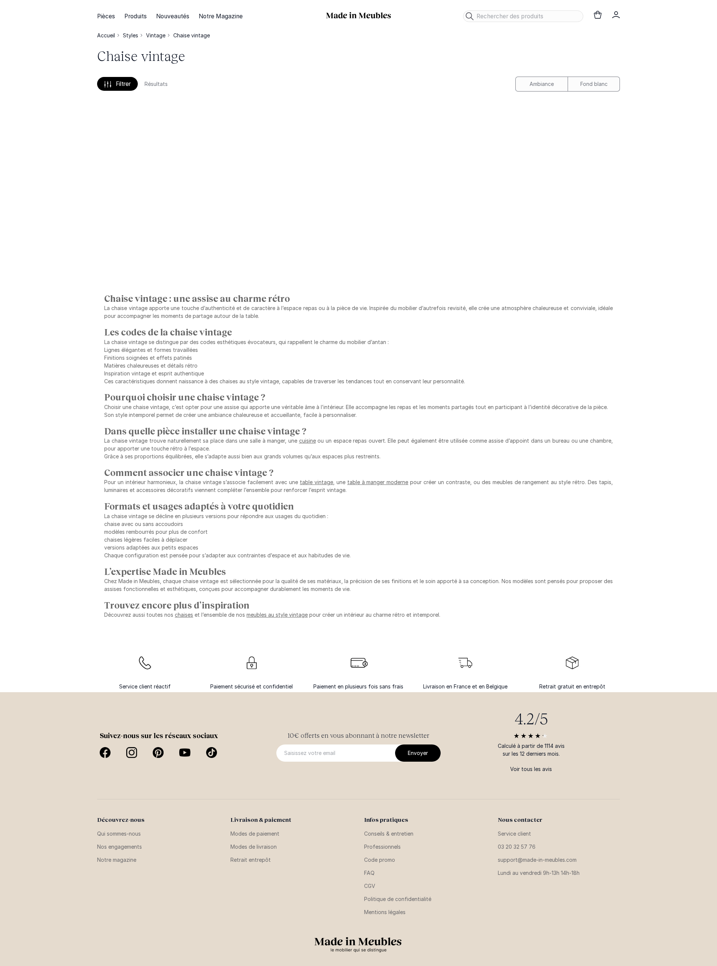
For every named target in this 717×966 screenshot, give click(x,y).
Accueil (106, 35)
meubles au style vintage (277, 615)
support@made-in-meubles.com (537, 860)
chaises (184, 615)
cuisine (307, 440)
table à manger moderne (378, 482)
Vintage (155, 35)
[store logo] (358, 15)
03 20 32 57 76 (517, 846)
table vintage (316, 482)
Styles (130, 35)
